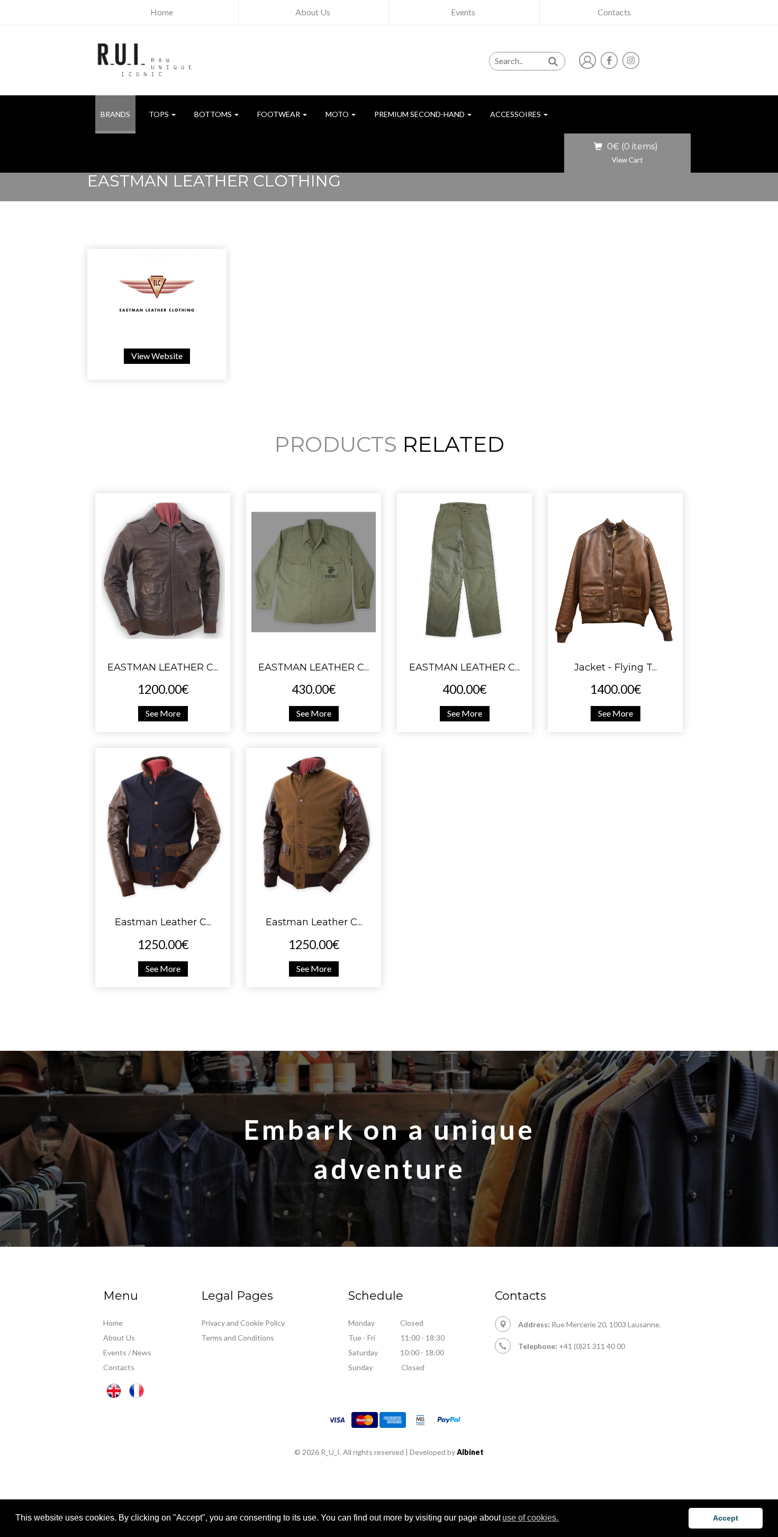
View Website (157, 356)
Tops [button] (159, 114)
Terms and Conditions (237, 1337)
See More (163, 713)
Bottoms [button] (213, 114)
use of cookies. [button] (530, 1517)
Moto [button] (337, 114)
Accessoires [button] (516, 114)
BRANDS (118, 114)
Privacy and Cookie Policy (243, 1322)
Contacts (118, 1367)
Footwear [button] (279, 114)
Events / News (127, 1352)
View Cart (627, 160)
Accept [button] (725, 1518)
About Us (119, 1337)
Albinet (470, 1451)
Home (113, 1322)
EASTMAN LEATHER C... (162, 667)
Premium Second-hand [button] (420, 114)
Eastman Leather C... (163, 922)
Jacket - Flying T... (615, 667)
